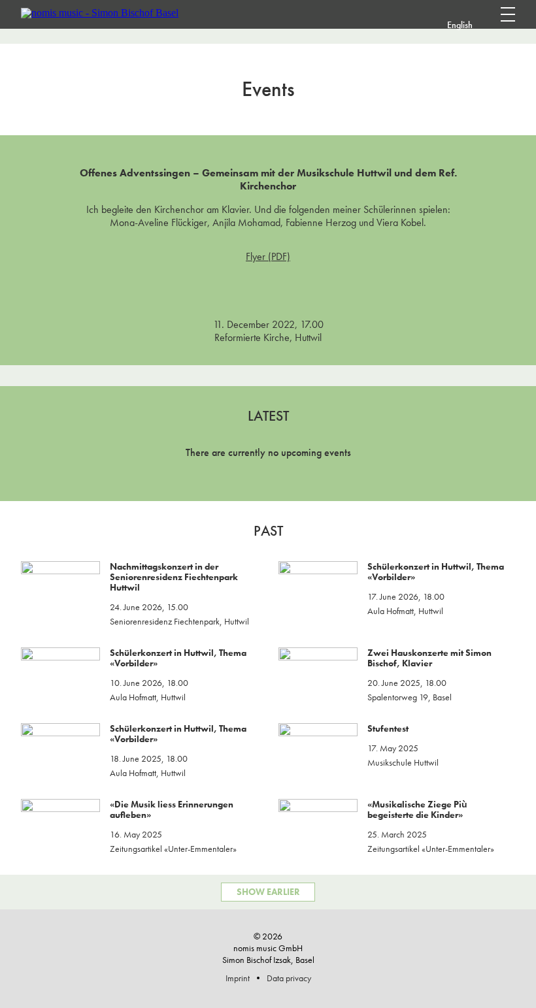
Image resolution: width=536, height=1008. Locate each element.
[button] (483, 24)
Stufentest (388, 728)
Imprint (238, 978)
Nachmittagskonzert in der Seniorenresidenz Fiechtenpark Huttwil (174, 577)
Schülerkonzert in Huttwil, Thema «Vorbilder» (435, 572)
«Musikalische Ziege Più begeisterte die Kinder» (417, 809)
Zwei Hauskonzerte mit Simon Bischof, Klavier (429, 658)
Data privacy (289, 978)
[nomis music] (99, 12)
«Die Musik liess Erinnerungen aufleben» (171, 809)
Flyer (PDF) (268, 256)
